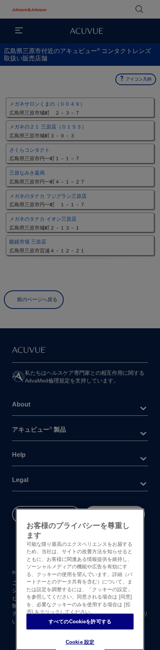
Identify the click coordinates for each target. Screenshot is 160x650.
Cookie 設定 (80, 642)
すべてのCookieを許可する (80, 621)
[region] (80, 579)
